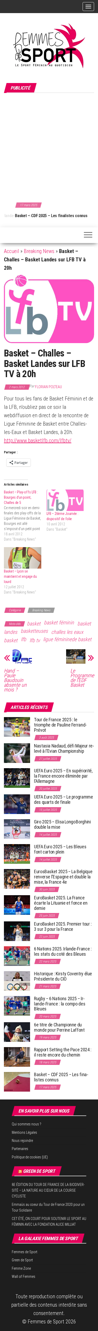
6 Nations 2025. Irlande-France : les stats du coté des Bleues (62, 951)
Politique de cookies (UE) (30, 1157)
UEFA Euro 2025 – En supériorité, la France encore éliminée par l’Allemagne (63, 776)
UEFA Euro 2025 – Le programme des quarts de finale (63, 799)
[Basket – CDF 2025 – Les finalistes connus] (17, 1081)
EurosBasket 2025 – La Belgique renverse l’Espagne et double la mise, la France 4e (63, 877)
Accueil (11, 251)
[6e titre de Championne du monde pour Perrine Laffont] (17, 1031)
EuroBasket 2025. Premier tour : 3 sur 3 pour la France (63, 926)
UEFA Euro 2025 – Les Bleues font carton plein (60, 849)
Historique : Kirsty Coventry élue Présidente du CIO (63, 976)
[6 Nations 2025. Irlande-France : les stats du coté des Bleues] (17, 955)
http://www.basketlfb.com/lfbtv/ (37, 440)
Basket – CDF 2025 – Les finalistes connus (40, 215)
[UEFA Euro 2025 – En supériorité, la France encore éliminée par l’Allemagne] (17, 777)
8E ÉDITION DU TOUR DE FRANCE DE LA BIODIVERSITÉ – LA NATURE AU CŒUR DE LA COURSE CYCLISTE (48, 1190)
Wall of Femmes (23, 1276)
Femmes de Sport (24, 1252)
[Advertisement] (49, 147)
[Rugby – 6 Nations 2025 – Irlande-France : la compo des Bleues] (17, 1005)
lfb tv (35, 640)
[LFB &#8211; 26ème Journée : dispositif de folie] (65, 500)
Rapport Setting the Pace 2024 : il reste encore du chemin (62, 1052)
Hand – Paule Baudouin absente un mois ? (15, 680)
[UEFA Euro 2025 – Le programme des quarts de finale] (17, 803)
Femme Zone (21, 1268)
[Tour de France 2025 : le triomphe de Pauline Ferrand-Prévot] (17, 726)
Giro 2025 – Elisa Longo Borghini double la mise (62, 824)
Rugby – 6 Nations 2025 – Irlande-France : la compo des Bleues (59, 1004)
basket (34, 623)
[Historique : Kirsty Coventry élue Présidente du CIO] (17, 980)
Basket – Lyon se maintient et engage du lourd (20, 576)
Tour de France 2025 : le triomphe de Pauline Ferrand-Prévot (60, 725)
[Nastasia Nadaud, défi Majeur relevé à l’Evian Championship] (17, 752)
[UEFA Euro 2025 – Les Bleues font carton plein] (17, 853)
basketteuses (34, 631)
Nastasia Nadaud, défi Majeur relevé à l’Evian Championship (64, 748)
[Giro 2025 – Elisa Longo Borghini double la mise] (17, 828)
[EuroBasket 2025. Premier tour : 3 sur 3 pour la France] (17, 930)
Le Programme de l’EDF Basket (82, 677)
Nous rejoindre (22, 1140)
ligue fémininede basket (67, 639)
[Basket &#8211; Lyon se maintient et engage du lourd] (22, 557)
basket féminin (59, 622)
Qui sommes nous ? (26, 1124)
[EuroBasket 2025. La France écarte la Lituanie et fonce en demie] (17, 904)
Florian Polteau (48, 387)
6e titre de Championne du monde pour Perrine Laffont (59, 1027)
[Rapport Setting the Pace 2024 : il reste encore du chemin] (17, 1056)
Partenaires (20, 1149)
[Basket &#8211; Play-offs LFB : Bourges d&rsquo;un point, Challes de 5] (25, 516)
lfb (23, 639)
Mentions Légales (24, 1132)
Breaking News (39, 251)
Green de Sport (39, 1171)
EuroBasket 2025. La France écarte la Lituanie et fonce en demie (60, 903)
